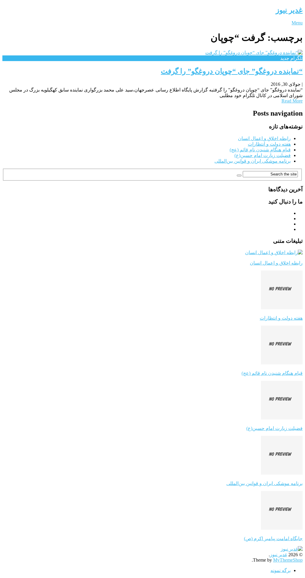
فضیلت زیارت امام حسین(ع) (262, 155)
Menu (297, 22)
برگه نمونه (280, 570)
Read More (292, 100)
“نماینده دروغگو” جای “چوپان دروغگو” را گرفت (232, 71)
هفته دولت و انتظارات (269, 144)
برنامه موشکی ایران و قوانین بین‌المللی (252, 161)
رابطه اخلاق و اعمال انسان (264, 138)
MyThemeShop (288, 560)
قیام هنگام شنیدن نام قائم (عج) (260, 149)
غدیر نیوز (289, 10)
